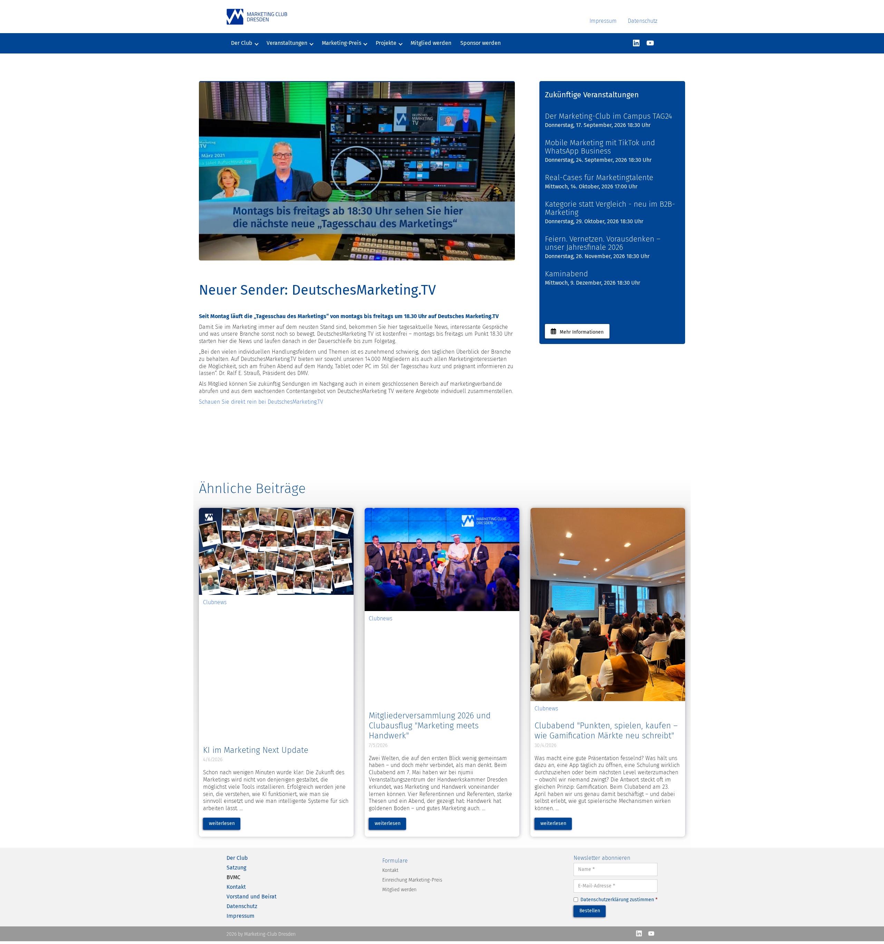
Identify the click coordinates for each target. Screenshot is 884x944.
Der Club (237, 858)
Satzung (236, 867)
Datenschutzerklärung (604, 900)
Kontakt (236, 887)
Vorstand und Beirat (252, 896)
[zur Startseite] (257, 17)
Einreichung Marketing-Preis (412, 880)
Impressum (603, 21)
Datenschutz (642, 21)
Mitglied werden (431, 43)
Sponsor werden (480, 43)
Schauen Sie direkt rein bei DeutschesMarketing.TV (261, 402)
